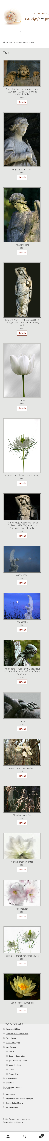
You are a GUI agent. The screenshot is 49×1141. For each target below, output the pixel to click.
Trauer (11, 1069)
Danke (11, 1051)
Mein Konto (8, 1136)
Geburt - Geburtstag (17, 1056)
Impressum (10, 1094)
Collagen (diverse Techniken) (17, 1033)
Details (22, 102)
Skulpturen (10, 1083)
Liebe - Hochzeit (15, 1065)
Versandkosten (12, 1107)
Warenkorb (38, 1134)
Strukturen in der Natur (15, 1087)
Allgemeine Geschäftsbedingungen (19, 1098)
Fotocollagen (11, 1038)
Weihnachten (14, 1074)
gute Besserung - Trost (18, 1060)
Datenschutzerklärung (14, 1103)
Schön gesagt (11, 1078)
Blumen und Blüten (13, 1029)
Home (9, 42)
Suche (24, 1136)
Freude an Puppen (13, 1042)
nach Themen (20, 42)
